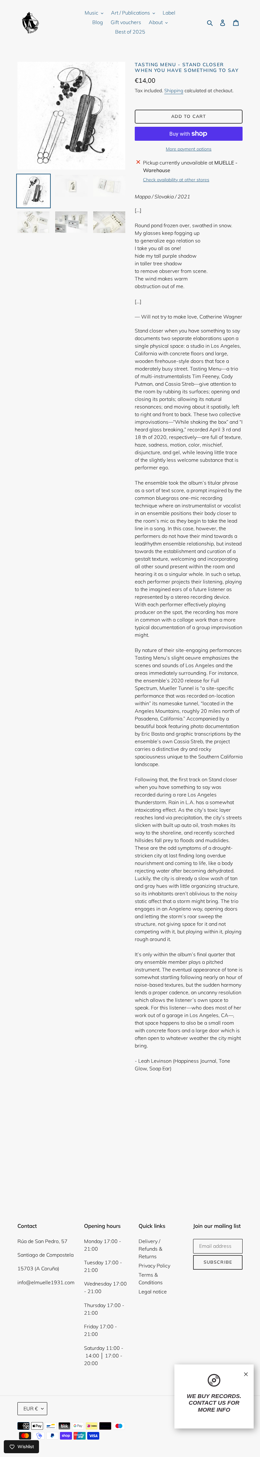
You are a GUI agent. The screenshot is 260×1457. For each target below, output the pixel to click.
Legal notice (153, 1291)
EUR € (30, 1408)
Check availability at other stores (176, 180)
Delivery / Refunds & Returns (150, 1249)
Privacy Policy (154, 1265)
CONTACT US (207, 1403)
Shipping (173, 90)
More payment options (188, 149)
